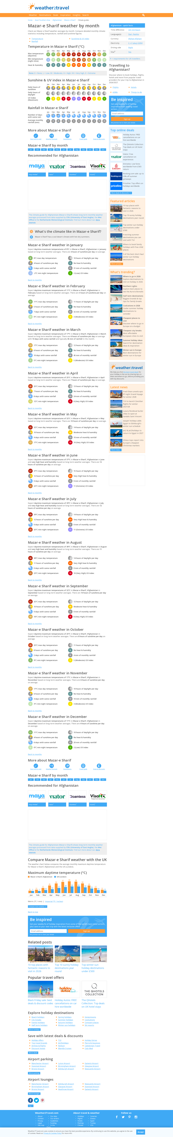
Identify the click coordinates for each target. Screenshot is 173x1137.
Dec (103, 150)
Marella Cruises (64, 1048)
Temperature (37, 38)
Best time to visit (35, 139)
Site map (41, 1125)
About (40, 1116)
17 (43, 887)
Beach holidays (38, 1017)
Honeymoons (90, 1017)
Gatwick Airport (91, 1063)
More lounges (34, 1094)
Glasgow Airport (92, 1066)
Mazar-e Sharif (69, 20)
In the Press (51, 1126)
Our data (53, 1116)
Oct (90, 150)
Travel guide (83, 139)
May (57, 150)
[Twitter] (36, 1100)
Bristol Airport (38, 1069)
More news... (116, 450)
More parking (34, 1073)
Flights (116, 87)
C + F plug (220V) (135, 43)
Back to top (33, 912)
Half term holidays (39, 1025)
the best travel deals (130, 372)
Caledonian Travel (92, 1046)
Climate (80, 1125)
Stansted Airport (39, 1066)
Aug (77, 150)
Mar (44, 150)
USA (91, 1125)
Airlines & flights (39, 1046)
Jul (70, 150)
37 (63, 880)
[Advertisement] (108, 6)
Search (85, 15)
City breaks (36, 1020)
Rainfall (35, 41)
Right (130, 47)
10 (46, 889)
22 (72, 885)
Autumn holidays (65, 1022)
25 (49, 884)
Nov (96, 150)
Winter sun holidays (66, 1025)
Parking (80, 1123)
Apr (50, 150)
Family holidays (38, 1022)
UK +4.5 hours (134, 30)
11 (36, 888)
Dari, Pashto (133, 34)
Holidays (81, 1116)
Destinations (45, 15)
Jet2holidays (63, 1043)
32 (56, 882)
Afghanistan (57, 20)
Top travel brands (39, 1043)
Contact (41, 1118)
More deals (33, 1053)
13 (52, 888)
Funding (53, 1123)
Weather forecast (51, 139)
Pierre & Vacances (92, 1043)
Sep (83, 150)
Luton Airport (64, 1063)
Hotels (133, 87)
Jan (31, 150)
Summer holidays (65, 1020)
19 (85, 886)
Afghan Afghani (135, 38)
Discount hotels (38, 1048)
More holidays (34, 1029)
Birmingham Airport (67, 1066)
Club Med (89, 1048)
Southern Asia (44, 20)
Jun (64, 150)
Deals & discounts (99, 139)
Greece (92, 1118)
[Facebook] (30, 1100)
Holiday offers (37, 1040)
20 (65, 886)
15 (92, 887)
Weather (33, 15)
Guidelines (54, 1121)
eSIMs (115, 92)
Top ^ (31, 1106)
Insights (76, 15)
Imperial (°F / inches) (54, 901)
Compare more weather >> (37, 907)
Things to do (136, 92)
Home (30, 20)
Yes (129, 52)
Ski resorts (89, 1025)
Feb (37, 150)
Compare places (92, 1022)
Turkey (93, 1123)
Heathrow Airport (65, 1089)
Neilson (61, 1046)
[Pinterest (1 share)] (42, 1100)
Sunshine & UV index (80, 38)
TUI (59, 1040)
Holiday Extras (91, 1040)
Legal (40, 1123)
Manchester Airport (40, 1063)
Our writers (54, 1118)
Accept (141, 1132)
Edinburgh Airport (66, 1069)
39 (69, 880)
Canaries (93, 1116)
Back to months (35, 280)
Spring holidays (64, 1017)
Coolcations (90, 1020)
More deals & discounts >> (121, 193)
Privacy (40, 1121)
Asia (36, 20)
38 (76, 880)
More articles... (116, 264)
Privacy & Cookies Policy (52, 1133)
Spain (92, 1121)
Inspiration (65, 15)
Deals (55, 15)
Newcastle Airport (92, 1069)
